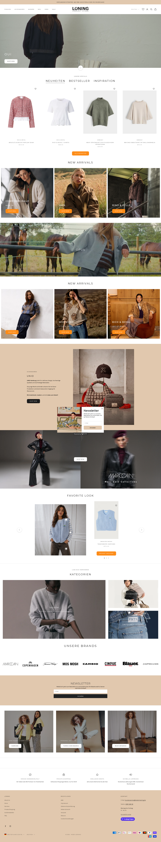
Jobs (46, 9)
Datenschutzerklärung (68, 806)
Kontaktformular (126, 814)
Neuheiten (55, 80)
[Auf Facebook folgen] (5, 826)
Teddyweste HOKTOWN (106, 544)
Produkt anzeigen (106, 553)
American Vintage (106, 541)
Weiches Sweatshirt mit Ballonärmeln (139, 142)
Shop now (12, 211)
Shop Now (11, 61)
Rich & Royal (21, 140)
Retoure (63, 815)
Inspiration (104, 80)
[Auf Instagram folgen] (10, 826)
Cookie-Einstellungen (67, 819)
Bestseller (79, 80)
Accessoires (20, 9)
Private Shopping (9, 809)
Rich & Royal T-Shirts (60, 142)
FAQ (5, 815)
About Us (7, 800)
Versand (63, 812)
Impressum (64, 803)
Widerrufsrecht (65, 809)
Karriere (15, 746)
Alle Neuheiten (80, 153)
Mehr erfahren (120, 746)
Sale (54, 9)
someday (100, 140)
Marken (31, 9)
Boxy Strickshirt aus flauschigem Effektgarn (100, 143)
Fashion (7, 9)
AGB (62, 800)
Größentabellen (9, 812)
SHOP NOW (12, 332)
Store (6, 803)
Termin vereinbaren (71, 746)
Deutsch (134, 9)
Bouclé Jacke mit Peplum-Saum (21, 142)
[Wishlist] (143, 9)
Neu (39, 9)
